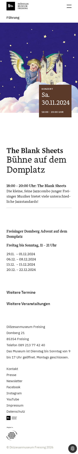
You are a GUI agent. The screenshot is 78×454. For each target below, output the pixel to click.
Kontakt (12, 369)
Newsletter (14, 381)
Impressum (14, 405)
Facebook (13, 387)
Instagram (14, 393)
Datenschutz (15, 411)
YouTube (12, 399)
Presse (11, 375)
